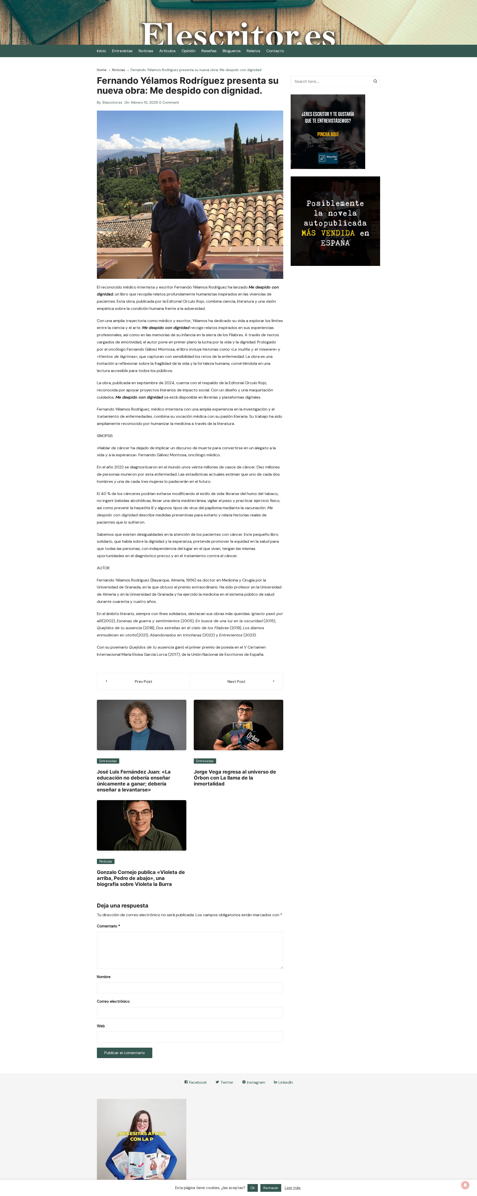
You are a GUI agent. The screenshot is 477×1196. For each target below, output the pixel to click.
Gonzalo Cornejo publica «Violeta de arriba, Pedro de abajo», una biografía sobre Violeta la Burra (141, 878)
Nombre (104, 976)
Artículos (167, 50)
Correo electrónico (113, 1001)
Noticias (146, 50)
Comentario (108, 926)
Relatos (253, 50)
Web (101, 1026)
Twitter (226, 1082)
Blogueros (232, 50)
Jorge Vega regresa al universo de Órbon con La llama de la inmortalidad (235, 778)
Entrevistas (122, 50)
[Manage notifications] (465, 1185)
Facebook (197, 1082)
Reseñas (209, 50)
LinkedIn (285, 1082)
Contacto (275, 50)
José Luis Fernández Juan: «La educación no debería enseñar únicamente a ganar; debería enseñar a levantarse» (134, 781)
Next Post (236, 681)
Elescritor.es (112, 102)
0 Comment (169, 102)
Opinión (189, 50)
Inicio (101, 50)
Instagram (255, 1082)
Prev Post (143, 681)
